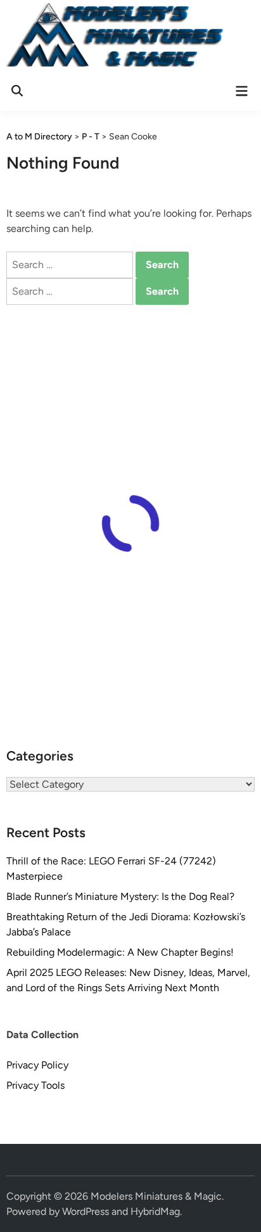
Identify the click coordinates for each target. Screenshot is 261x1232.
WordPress (85, 1211)
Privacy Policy (37, 1065)
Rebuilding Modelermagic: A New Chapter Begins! (120, 952)
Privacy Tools (35, 1085)
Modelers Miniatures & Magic (156, 1196)
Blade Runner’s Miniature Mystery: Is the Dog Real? (120, 896)
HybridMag (155, 1211)
